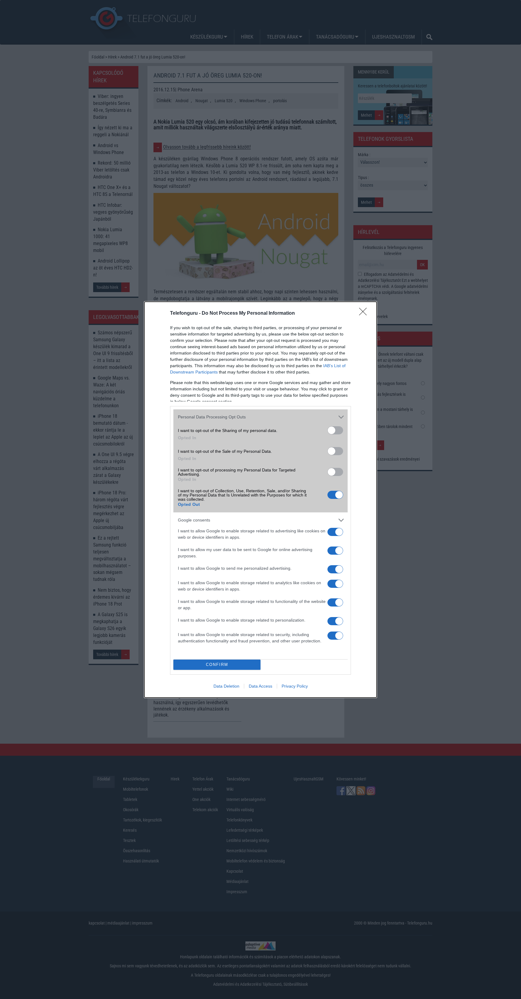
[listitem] (260, 417)
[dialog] (260, 500)
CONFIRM (217, 664)
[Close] (365, 313)
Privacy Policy (295, 686)
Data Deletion (226, 686)
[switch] (335, 430)
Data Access (260, 686)
